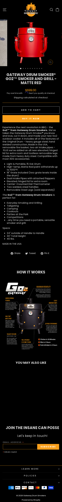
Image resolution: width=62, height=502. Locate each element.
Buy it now (31, 118)
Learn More (30, 469)
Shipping (18, 97)
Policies (30, 475)
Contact (30, 482)
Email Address (13, 442)
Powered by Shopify (31, 500)
